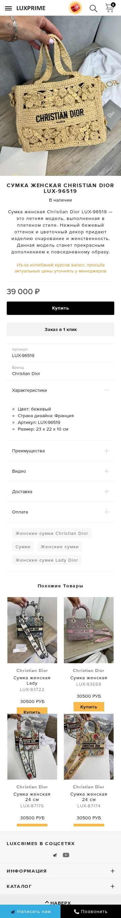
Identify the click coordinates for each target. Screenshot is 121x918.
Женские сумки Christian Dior (51, 533)
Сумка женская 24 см (32, 796)
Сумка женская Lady (32, 680)
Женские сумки (60, 546)
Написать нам (33, 911)
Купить (60, 308)
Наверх (60, 903)
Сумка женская (89, 677)
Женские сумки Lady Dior (46, 560)
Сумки (23, 546)
